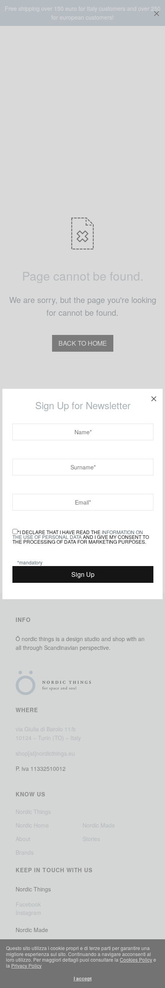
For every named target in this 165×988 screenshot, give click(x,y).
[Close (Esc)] (154, 397)
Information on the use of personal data (77, 534)
